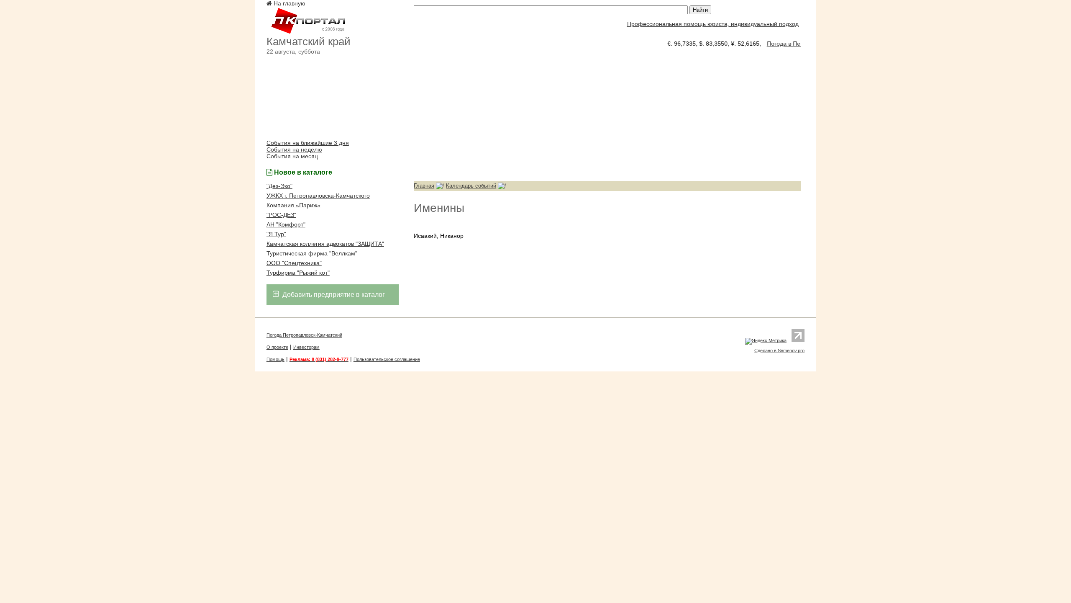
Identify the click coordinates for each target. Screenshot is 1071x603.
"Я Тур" (276, 234)
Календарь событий (471, 186)
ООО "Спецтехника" (294, 263)
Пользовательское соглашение (387, 359)
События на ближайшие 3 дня (307, 142)
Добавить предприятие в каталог (333, 294)
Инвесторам (306, 347)
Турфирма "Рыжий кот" (298, 272)
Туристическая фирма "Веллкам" (311, 253)
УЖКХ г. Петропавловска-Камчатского (318, 195)
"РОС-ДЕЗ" (281, 214)
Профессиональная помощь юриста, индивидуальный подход (705, 24)
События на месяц (292, 156)
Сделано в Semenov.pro (779, 350)
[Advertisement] (607, 114)
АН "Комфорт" (285, 224)
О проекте (277, 347)
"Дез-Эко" (279, 186)
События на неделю (294, 149)
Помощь (275, 359)
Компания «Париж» (293, 205)
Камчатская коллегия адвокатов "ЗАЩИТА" (325, 243)
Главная (424, 186)
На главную (288, 3)
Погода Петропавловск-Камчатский (304, 335)
